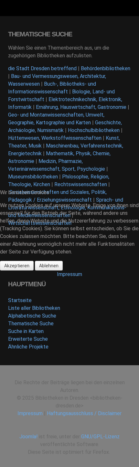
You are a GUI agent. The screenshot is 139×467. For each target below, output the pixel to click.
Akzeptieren (16, 265)
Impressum (69, 274)
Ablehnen (49, 265)
